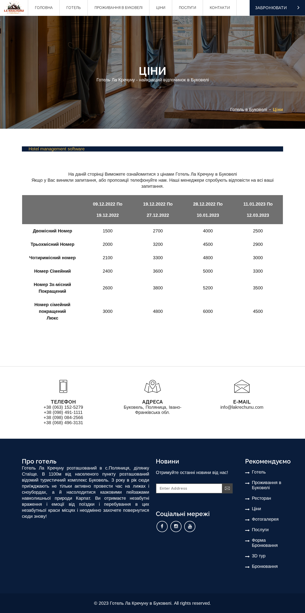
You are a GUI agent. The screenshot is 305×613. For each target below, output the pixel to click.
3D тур (258, 555)
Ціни (256, 508)
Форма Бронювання (265, 543)
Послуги (260, 529)
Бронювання (265, 566)
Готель (259, 472)
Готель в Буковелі (248, 109)
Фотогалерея (265, 519)
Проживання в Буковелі (266, 485)
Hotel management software (57, 148)
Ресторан (261, 498)
